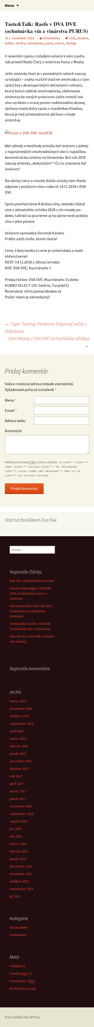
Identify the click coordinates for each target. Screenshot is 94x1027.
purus (49, 43)
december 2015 (21, 866)
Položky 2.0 (21, 973)
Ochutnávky (51, 38)
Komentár (13, 430)
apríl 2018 (16, 731)
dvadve (82, 38)
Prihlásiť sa (17, 966)
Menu (9, 5)
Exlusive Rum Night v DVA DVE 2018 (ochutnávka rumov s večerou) (30, 593)
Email (11, 410)
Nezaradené (18, 927)
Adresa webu (15, 420)
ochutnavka (35, 43)
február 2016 (19, 851)
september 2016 (22, 814)
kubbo (9, 43)
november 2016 (21, 806)
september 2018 (22, 723)
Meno (10, 400)
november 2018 (21, 708)
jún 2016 (15, 829)
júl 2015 (15, 896)
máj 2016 (16, 836)
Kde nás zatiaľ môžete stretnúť (32, 581)
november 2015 (21, 874)
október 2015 (19, 881)
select (59, 43)
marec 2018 (18, 738)
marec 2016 (18, 844)
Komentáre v (22, 981)
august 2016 (18, 821)
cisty (72, 38)
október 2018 (19, 716)
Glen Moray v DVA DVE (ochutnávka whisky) (48, 342)
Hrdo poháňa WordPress (22, 1017)
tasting (71, 43)
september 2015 (22, 889)
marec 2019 (18, 701)
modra (20, 43)
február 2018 (19, 746)
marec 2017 (18, 791)
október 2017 (19, 768)
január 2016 (18, 859)
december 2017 (21, 761)
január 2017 (18, 798)
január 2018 (18, 753)
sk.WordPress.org (23, 988)
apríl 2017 (16, 783)
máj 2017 (16, 776)
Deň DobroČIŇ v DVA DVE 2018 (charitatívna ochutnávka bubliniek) (31, 611)
